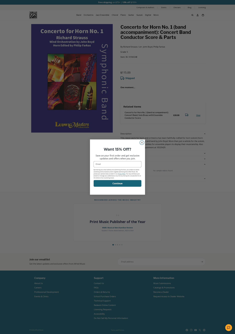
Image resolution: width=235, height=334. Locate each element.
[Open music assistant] (228, 327)
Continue (117, 183)
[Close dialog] (142, 142)
